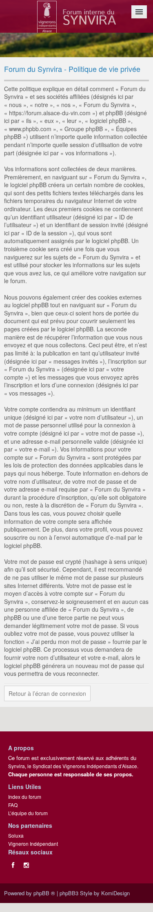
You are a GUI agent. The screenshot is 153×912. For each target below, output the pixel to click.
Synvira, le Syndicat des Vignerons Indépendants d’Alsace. (73, 765)
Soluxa (16, 835)
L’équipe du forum (28, 812)
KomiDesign (115, 893)
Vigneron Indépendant (33, 843)
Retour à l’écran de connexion (47, 693)
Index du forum (24, 796)
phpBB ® (44, 893)
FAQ (13, 804)
